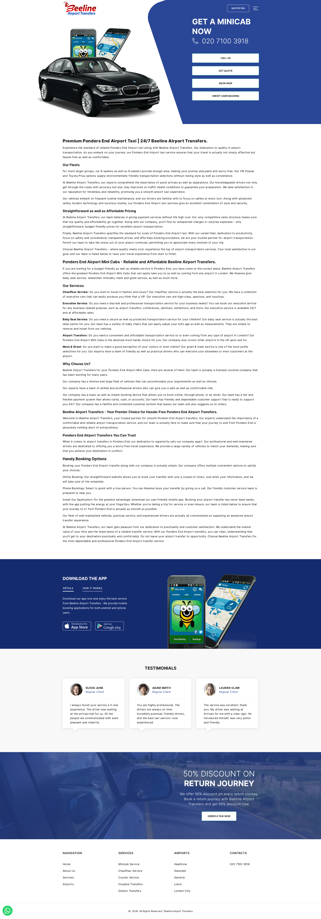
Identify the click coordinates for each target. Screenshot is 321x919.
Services (68, 877)
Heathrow (180, 864)
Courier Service (128, 877)
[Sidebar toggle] (255, 8)
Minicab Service (128, 864)
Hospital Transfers (130, 884)
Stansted (180, 870)
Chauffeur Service (130, 870)
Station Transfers (129, 890)
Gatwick (179, 877)
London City (182, 890)
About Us (69, 870)
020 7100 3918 (225, 41)
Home (67, 864)
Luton (178, 884)
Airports (68, 884)
